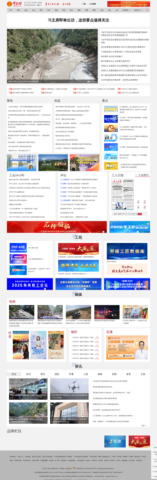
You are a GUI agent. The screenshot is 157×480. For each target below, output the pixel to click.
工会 (33, 10)
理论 (41, 10)
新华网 (119, 456)
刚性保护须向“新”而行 (63, 136)
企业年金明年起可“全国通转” (65, 131)
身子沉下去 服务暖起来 (16, 192)
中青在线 (94, 460)
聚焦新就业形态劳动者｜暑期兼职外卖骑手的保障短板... (74, 144)
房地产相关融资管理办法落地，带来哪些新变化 (23, 131)
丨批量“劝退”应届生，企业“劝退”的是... (78, 200)
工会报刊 (143, 175)
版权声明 (54, 468)
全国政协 (28, 456)
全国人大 (20, 456)
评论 (48, 10)
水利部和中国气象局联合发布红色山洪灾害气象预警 (110, 381)
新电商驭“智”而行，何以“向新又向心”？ (73, 208)
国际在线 (137, 456)
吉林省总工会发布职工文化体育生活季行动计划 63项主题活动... (30, 188)
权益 (56, 10)
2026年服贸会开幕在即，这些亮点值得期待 (119, 80)
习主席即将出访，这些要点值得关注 (78, 20)
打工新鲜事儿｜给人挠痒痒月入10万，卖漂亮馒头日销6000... (113, 416)
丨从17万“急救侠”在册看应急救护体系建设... (79, 179)
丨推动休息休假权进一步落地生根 (74, 184)
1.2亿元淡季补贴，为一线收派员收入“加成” (23, 208)
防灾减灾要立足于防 (67, 213)
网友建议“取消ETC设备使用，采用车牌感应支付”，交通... (112, 392)
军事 (86, 10)
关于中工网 (46, 468)
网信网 (69, 456)
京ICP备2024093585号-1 (106, 468)
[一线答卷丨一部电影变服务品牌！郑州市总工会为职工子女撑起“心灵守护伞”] (84, 162)
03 (138, 206)
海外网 (112, 460)
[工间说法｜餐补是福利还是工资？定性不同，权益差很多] (21, 162)
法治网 (87, 460)
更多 (143, 425)
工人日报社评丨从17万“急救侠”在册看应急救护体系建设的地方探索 (134, 137)
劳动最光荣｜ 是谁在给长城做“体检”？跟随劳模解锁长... (76, 257)
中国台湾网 (35, 460)
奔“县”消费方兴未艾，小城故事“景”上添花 (74, 217)
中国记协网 (93, 456)
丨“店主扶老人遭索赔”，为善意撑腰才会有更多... (79, 196)
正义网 (118, 460)
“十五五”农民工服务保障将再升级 (67, 140)
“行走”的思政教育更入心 (36, 259)
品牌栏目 (14, 431)
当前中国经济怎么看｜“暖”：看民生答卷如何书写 (24, 111)
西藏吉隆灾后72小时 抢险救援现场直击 (106, 404)
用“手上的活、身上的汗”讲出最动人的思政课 (24, 184)
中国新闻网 (71, 460)
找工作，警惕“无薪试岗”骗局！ (66, 119)
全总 (25, 10)
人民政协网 (80, 460)
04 (145, 206)
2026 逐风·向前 (33, 248)
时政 (18, 10)
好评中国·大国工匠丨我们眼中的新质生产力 (72, 274)
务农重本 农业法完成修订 (112, 56)
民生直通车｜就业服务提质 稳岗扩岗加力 (21, 142)
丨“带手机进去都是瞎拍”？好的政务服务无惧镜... (79, 192)
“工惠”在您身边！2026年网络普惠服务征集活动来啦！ (26, 107)
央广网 (57, 460)
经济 (63, 10)
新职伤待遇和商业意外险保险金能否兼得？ (70, 115)
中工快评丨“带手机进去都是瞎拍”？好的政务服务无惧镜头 (133, 119)
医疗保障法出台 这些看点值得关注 (115, 61)
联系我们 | (69, 468)
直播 (109, 332)
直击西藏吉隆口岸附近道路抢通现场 (20, 122)
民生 (71, 10)
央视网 (125, 456)
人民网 (113, 456)
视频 (79, 10)
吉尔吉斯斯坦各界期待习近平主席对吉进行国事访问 (123, 47)
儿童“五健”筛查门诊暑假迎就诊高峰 (20, 146)
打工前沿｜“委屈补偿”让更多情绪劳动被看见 (70, 148)
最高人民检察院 (47, 456)
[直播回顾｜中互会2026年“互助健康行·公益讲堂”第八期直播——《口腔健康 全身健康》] (127, 347)
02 (145, 201)
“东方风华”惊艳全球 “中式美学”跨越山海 (73, 204)
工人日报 (118, 175)
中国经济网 (26, 460)
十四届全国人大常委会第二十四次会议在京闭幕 (121, 52)
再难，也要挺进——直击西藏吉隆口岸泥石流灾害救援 (111, 421)
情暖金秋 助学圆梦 (15, 204)
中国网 (131, 456)
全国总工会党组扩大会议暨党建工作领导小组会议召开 (124, 66)
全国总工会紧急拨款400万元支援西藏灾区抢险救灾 (123, 70)
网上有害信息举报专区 (70, 476)
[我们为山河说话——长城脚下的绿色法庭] (53, 162)
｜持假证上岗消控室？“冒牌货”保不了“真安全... (79, 188)
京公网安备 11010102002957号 (85, 468)
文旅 (109, 10)
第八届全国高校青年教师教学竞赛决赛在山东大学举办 (124, 75)
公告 (116, 10)
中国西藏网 (44, 460)
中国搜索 (124, 460)
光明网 (51, 460)
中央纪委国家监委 (60, 456)
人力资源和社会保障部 (80, 456)
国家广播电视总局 (104, 456)
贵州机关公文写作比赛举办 (18, 200)
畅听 (74, 332)
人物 (101, 10)
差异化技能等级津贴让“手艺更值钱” (21, 213)
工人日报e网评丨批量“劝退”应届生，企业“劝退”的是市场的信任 (133, 128)
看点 (105, 100)
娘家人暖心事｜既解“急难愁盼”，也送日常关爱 (24, 179)
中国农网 (139, 460)
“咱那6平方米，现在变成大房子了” (19, 150)
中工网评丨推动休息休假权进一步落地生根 (134, 147)
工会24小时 (16, 175)
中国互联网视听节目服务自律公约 (50, 476)
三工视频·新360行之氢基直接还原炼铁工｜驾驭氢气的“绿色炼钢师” (133, 166)
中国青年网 (17, 460)
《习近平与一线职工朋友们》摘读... (83, 337)
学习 (10, 10)
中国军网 (63, 460)
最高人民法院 (36, 456)
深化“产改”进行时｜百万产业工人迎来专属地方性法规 (27, 217)
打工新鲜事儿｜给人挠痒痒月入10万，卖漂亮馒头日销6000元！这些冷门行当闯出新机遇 (133, 109)
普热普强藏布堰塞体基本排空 (102, 387)
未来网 (106, 460)
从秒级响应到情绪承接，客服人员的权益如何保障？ (73, 111)
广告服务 (62, 468)
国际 (94, 10)
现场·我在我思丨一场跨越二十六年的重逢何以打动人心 (133, 156)
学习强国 (132, 460)
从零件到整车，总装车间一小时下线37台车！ (39, 270)
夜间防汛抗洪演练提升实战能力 (76, 320)
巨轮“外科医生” (112, 261)
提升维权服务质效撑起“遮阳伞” (66, 127)
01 (138, 201)
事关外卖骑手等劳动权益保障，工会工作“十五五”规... (73, 107)
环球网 (100, 460)
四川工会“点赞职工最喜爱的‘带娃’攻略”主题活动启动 (26, 196)
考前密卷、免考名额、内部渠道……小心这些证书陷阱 (73, 123)
